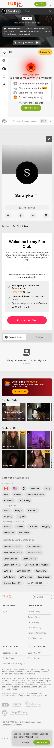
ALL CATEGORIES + (35, 583)
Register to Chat (31, 108)
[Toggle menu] (3, 4)
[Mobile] (24, 488)
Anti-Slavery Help (35, 638)
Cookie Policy (31, 737)
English (40, 597)
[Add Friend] (33, 215)
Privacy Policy (34, 612)
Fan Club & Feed (20, 226)
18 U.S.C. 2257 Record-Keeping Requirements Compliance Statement (21, 723)
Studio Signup (9, 658)
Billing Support (34, 658)
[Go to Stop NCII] (19, 713)
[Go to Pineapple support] (5, 713)
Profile (5, 226)
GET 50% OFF (20, 391)
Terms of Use (34, 617)
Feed (27, 11)
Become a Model (10, 653)
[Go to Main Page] (17, 4)
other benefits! (36, 103)
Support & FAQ (34, 653)
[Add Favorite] (5, 52)
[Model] (49, 139)
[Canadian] (6, 488)
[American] (15, 488)
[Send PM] (46, 215)
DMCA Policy (33, 622)
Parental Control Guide (37, 633)
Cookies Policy (34, 628)
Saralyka (7, 477)
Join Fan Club (29, 320)
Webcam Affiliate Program (14, 664)
